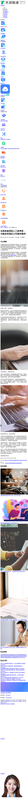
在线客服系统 (13, 255)
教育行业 (3, 176)
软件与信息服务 (4, 120)
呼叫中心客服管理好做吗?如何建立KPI (9, 677)
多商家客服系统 (4, 654)
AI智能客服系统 (14, 657)
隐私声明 (3, 703)
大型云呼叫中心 (22, 657)
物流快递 (3, 156)
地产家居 (3, 165)
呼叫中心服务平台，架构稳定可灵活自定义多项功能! (13, 672)
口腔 (2, 148)
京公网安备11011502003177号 (10, 701)
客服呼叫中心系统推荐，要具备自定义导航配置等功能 (13, 680)
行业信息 (5, 13)
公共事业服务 (4, 185)
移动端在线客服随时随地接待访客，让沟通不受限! (12, 675)
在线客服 (3, 33)
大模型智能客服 (19, 654)
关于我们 (5, 10)
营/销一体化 (3, 194)
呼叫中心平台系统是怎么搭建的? (8, 678)
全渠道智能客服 (4, 218)
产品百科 (5, 17)
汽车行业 (3, 128)
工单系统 (3, 103)
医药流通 (10, 148)
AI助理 (2, 76)
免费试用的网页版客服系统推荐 (15, 656)
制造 (2, 138)
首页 (2, 227)
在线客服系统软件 (12, 654)
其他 (2, 184)
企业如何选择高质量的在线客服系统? (13, 463)
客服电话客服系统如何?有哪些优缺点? (9, 523)
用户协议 (7, 703)
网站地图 (12, 703)
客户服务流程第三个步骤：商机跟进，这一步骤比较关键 (14, 619)
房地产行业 (3, 167)
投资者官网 (5, 12)
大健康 (2, 147)
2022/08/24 (3, 676)
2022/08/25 (3, 664)
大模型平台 (3, 95)
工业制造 (8, 139)
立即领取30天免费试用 (6, 692)
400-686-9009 (9, 697)
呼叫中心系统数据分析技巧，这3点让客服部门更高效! (13, 663)
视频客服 (3, 40)
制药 (18, 148)
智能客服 (9, 657)
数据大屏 (3, 83)
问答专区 (5, 16)
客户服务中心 (4, 202)
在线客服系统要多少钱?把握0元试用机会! (10, 668)
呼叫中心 (3, 26)
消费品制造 (3, 139)
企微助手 (3, 110)
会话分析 (3, 70)
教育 (2, 174)
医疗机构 (15, 148)
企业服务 (3, 119)
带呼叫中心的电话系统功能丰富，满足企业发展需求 (12, 669)
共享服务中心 (4, 210)
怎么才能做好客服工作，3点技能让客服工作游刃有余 (13, 571)
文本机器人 (3, 48)
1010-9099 (8, 695)
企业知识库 (3, 56)
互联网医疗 (5, 148)
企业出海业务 (4, 226)
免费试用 (3, 5)
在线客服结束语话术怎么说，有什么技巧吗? (11, 495)
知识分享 (5, 14)
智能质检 (3, 63)
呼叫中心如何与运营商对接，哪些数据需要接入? (12, 666)
